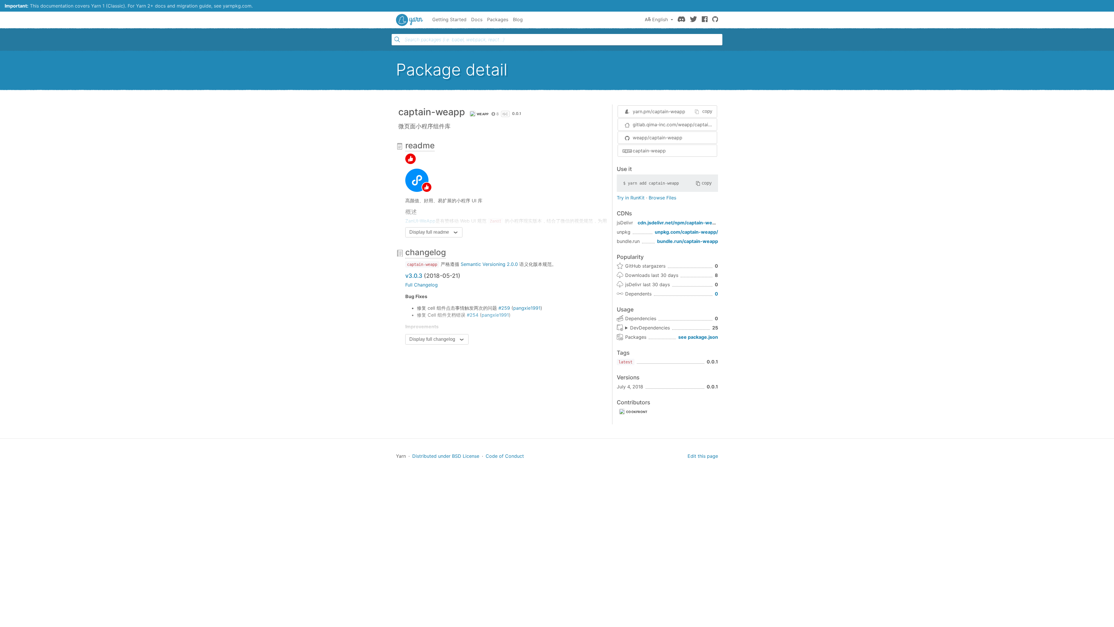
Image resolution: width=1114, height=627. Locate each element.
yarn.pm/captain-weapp (659, 111)
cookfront (637, 412)
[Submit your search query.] (397, 39)
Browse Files (662, 198)
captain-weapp (649, 151)
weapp (483, 114)
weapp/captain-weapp (657, 137)
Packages (497, 19)
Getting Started (449, 19)
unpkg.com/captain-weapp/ (686, 232)
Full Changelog (421, 285)
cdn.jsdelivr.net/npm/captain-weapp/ (680, 223)
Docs (476, 19)
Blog (518, 19)
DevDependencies (650, 328)
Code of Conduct (505, 456)
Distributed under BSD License (445, 456)
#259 (504, 308)
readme (420, 145)
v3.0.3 (413, 275)
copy (707, 111)
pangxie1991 (526, 308)
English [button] (660, 19)
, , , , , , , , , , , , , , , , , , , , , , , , (647, 328)
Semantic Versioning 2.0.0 (489, 264)
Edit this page (703, 456)
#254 (472, 315)
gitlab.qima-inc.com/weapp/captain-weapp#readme (675, 124)
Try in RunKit (631, 198)
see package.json (698, 337)
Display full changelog (432, 339)
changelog (425, 252)
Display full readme (429, 232)
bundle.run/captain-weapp (687, 241)
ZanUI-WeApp (420, 221)
